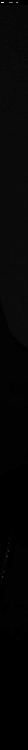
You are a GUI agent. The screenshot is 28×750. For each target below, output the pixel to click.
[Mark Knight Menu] (14, 2)
